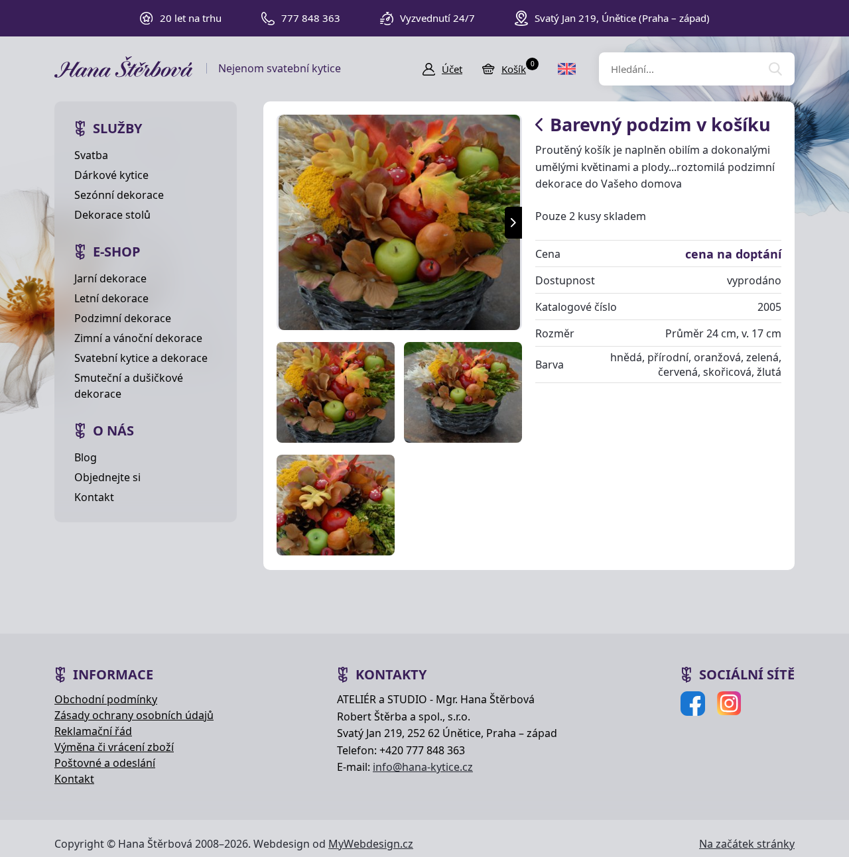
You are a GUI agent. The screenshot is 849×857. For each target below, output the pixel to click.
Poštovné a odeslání (104, 763)
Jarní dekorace (110, 278)
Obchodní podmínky (105, 699)
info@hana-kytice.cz (423, 767)
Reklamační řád (93, 731)
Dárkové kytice (111, 175)
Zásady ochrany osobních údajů (134, 715)
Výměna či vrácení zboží (114, 747)
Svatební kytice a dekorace (141, 358)
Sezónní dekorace (119, 195)
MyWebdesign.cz (370, 843)
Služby (117, 128)
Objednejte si (107, 477)
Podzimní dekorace (122, 318)
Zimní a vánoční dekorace (138, 338)
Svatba (91, 155)
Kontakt (94, 497)
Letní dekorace (111, 298)
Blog (85, 457)
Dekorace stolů (112, 214)
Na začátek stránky (747, 843)
